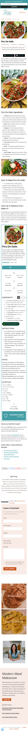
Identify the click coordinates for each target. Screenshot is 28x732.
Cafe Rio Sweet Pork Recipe (11, 456)
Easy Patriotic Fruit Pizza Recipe (10, 713)
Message (5, 547)
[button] (23, 12)
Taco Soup (7, 458)
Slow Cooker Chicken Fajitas (9, 717)
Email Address (7, 525)
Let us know (13, 417)
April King (22, 44)
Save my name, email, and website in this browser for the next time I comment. (15, 563)
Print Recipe (21, 55)
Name (4, 518)
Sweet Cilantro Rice (9, 454)
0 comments (14, 44)
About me (7, 699)
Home (2, 19)
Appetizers (8, 19)
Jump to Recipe (9, 55)
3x (24, 297)
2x (21, 297)
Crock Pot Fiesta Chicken (10, 450)
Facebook (12, 468)
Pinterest (18, 468)
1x (18, 297)
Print (25, 468)
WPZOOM (16, 728)
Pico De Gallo (7, 41)
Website (5, 533)
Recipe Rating (7, 540)
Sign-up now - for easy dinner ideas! (14, 1)
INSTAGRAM (15, 435)
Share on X (5, 468)
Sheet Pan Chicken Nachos (11, 452)
